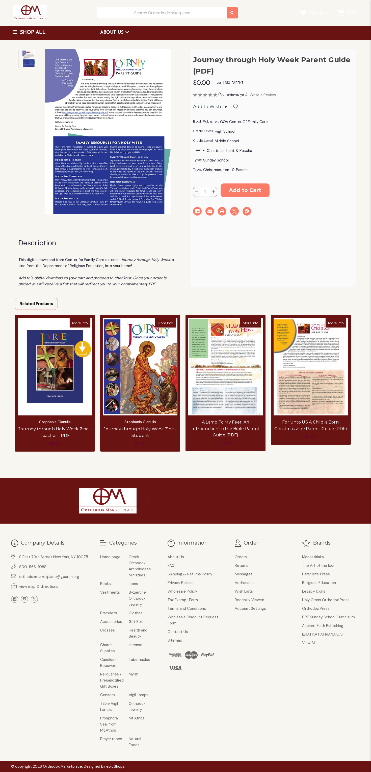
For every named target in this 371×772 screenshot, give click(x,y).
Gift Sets (137, 621)
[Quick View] (85, 323)
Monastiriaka (313, 556)
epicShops (115, 766)
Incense (135, 644)
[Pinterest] (247, 211)
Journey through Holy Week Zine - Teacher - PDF (54, 432)
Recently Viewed (249, 599)
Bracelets (108, 613)
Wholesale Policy (182, 591)
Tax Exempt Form (183, 599)
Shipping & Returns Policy (190, 574)
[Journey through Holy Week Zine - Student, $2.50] (140, 366)
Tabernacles (139, 659)
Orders (241, 556)
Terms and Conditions (187, 608)
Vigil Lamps (138, 694)
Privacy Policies (181, 582)
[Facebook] (197, 211)
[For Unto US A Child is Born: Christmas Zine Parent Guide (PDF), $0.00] (310, 366)
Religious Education (319, 582)
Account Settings (250, 608)
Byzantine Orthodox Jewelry (137, 598)
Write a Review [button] (263, 95)
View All (308, 642)
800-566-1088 (32, 566)
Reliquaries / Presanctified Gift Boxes (112, 680)
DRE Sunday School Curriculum (328, 617)
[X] (234, 211)
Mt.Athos (137, 718)
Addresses (244, 582)
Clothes (136, 613)
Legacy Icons (313, 591)
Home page (110, 556)
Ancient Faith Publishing (322, 625)
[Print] (222, 211)
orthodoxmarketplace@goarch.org (49, 576)
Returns (241, 565)
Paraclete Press (316, 574)
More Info (81, 323)
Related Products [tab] (36, 303)
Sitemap (175, 640)
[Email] (209, 211)
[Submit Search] (232, 13)
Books (105, 583)
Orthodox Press (316, 608)
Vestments (110, 592)
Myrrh (133, 674)
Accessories (111, 621)
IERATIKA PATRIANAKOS (322, 634)
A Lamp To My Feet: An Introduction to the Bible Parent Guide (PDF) (225, 428)
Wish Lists (317, 12)
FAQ (171, 565)
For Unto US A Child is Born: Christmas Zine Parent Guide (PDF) (310, 425)
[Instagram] (24, 599)
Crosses (107, 630)
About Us (112, 32)
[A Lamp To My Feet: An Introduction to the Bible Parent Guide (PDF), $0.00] (225, 366)
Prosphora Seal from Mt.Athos (109, 724)
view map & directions (38, 586)
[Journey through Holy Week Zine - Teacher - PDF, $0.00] (54, 366)
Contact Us (178, 631)
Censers (107, 694)
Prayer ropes (111, 738)
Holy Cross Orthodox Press (326, 599)
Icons (133, 583)
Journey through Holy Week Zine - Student (140, 432)
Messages (244, 574)
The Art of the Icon (318, 565)
